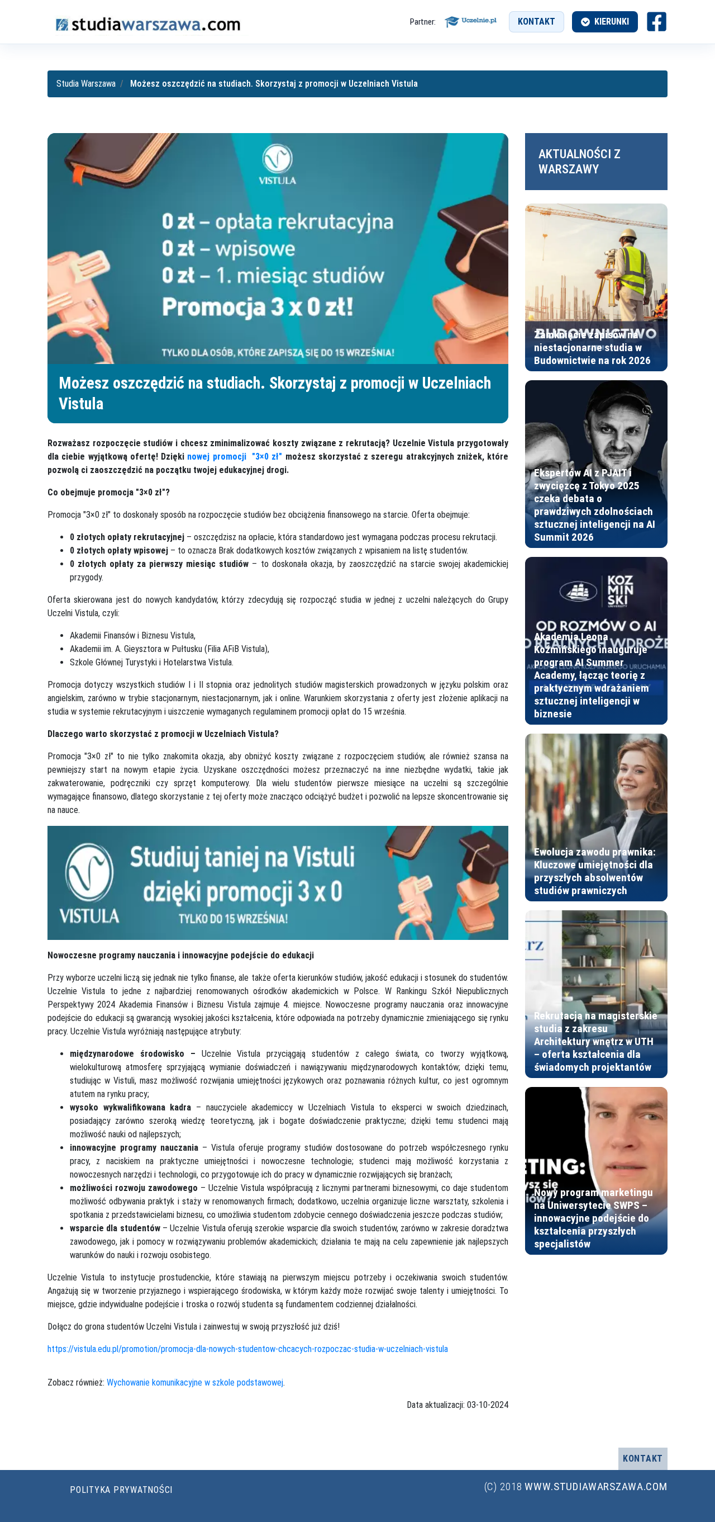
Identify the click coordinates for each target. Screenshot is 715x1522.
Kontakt (536, 21)
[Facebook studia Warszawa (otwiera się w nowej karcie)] (657, 21)
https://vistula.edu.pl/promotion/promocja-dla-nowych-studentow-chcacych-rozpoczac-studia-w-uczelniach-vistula (247, 1349)
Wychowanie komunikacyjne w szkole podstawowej (195, 1382)
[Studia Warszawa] (148, 22)
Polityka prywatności (121, 1490)
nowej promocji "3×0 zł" (234, 456)
